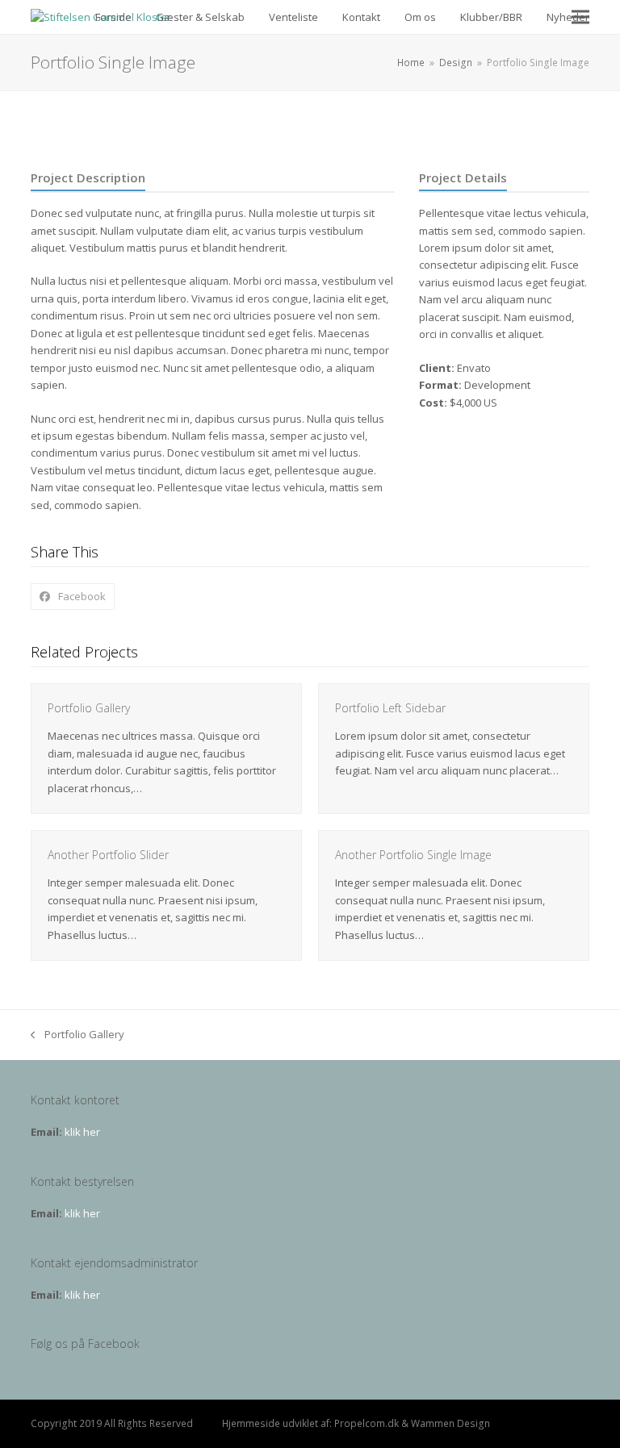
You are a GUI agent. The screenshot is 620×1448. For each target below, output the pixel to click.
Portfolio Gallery (89, 708)
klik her (82, 1132)
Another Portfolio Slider (108, 854)
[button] (580, 17)
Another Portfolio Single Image (413, 854)
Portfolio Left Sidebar (390, 708)
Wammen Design (450, 1423)
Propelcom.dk (366, 1423)
